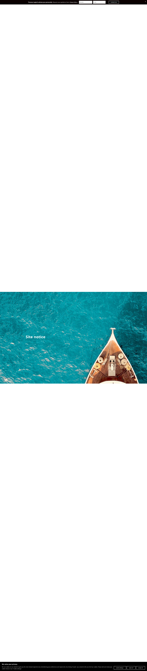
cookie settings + (120, 668)
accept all (140, 668)
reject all (131, 668)
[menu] (140, 10)
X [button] (145, 1)
